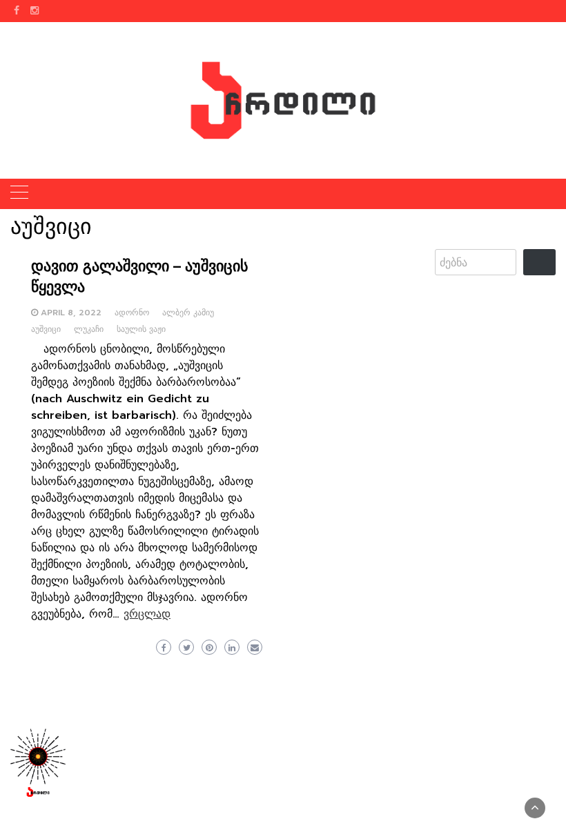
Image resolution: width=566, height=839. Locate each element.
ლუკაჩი (89, 329)
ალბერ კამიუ (188, 312)
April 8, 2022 (71, 312)
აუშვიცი (46, 329)
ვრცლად (147, 614)
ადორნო (132, 312)
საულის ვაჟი (141, 329)
